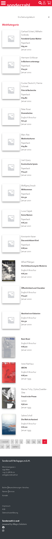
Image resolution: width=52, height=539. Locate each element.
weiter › (15, 446)
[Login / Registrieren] (44, 3)
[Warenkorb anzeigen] (49, 3)
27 (2, 446)
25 (39, 441)
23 (28, 441)
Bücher (4, 488)
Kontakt (5, 496)
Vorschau (25, 488)
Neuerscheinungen (15, 488)
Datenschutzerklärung (10, 513)
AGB (3, 509)
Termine (11, 492)
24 (34, 441)
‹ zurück (4, 441)
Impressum (6, 506)
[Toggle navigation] (3, 3)
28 (8, 446)
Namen (5, 492)
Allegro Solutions (20, 524)
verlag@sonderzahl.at (10, 475)
